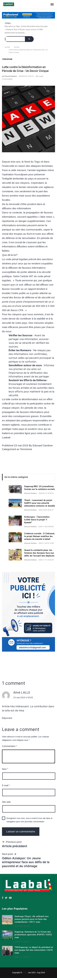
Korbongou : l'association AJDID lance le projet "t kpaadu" (37, 520)
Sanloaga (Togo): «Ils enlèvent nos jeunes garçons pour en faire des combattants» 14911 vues (32, 919)
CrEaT (24, 972)
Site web (6, 802)
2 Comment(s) (7, 79)
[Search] (29, 39)
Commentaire (9, 746)
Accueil (7, 47)
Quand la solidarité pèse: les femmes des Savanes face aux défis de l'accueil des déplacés (39, 553)
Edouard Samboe (43, 445)
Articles (16, 47)
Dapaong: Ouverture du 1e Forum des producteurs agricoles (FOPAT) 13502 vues (33, 935)
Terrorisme (7, 59)
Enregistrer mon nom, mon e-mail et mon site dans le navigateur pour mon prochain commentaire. (29, 820)
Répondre (7, 718)
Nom (5, 769)
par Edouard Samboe (9, 76)
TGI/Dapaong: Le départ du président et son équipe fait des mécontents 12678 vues (34, 950)
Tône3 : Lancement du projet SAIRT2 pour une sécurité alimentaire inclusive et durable (39, 503)
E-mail (6, 785)
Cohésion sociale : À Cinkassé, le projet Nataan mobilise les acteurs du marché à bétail (39, 536)
